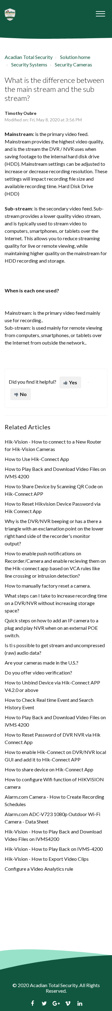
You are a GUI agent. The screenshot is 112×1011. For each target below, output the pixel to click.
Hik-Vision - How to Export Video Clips (47, 859)
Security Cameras (73, 64)
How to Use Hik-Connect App (37, 459)
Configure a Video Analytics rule (39, 869)
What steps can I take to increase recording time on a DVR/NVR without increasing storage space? (56, 603)
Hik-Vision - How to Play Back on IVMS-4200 (54, 849)
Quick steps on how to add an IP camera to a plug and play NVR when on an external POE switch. (51, 627)
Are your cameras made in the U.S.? (41, 663)
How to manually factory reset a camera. (48, 586)
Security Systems (29, 64)
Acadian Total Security (29, 57)
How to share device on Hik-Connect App (49, 769)
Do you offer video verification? (38, 672)
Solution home (75, 57)
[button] (100, 12)
